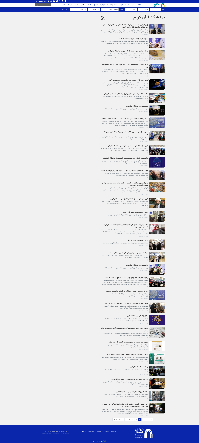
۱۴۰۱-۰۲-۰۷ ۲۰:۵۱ (143, 362)
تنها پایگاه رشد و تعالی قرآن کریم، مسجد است (133, 39)
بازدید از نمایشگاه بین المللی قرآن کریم (135, 212)
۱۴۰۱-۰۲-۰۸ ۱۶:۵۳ (143, 246)
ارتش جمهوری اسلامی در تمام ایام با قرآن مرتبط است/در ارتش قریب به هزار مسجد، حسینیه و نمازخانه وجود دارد (125, 405)
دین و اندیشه (117, 5)
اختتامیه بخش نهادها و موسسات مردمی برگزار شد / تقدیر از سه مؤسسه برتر (125, 66)
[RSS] (103, 18)
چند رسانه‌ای (70, 5)
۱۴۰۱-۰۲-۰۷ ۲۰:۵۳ (143, 349)
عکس (63, 5)
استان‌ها (77, 5)
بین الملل (83, 5)
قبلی (150, 420)
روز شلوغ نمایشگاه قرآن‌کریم (139, 367)
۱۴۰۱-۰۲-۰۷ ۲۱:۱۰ (143, 311)
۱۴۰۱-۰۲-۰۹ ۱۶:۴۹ (143, 90)
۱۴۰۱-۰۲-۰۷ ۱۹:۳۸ (143, 387)
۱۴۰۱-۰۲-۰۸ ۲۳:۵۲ (143, 128)
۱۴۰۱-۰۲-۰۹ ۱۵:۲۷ (143, 101)
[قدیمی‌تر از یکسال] (157, 29)
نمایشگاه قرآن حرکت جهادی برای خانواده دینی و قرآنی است (129, 253)
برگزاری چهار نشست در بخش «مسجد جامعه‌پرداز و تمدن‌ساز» (128, 342)
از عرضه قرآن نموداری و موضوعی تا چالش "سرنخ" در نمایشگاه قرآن (126, 278)
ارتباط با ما (106, 431)
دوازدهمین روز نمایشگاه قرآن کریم (137, 265)
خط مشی (113, 431)
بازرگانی (84, 431)
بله (54, 1)
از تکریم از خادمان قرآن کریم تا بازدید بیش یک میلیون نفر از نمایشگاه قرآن (124, 118)
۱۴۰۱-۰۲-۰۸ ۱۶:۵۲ (143, 260)
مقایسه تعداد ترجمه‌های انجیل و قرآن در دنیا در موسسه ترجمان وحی (126, 94)
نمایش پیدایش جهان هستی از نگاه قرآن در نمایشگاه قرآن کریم (128, 51)
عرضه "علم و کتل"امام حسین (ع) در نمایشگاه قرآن (132, 392)
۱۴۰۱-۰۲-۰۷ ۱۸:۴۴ (143, 416)
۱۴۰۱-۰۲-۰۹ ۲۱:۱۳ (143, 34)
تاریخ (163, 9)
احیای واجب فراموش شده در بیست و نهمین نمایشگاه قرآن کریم (127, 146)
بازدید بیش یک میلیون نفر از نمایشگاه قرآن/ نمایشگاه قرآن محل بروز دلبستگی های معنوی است (126, 226)
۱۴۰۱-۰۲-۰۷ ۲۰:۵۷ (143, 323)
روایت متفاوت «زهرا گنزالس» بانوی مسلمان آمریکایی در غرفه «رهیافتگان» (124, 171)
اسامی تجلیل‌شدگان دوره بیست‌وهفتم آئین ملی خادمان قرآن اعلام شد (125, 158)
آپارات (51, 1)
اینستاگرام (60, 1)
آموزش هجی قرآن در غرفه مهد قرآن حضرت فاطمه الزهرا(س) (128, 80)
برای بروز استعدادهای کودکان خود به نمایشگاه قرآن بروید (129, 379)
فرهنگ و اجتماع (98, 5)
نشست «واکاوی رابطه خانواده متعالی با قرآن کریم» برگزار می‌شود (127, 354)
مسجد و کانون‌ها (127, 5)
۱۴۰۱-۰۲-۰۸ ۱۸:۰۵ (143, 236)
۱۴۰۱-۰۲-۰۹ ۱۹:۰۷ (143, 60)
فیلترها (121, 9)
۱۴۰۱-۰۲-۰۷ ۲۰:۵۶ (143, 338)
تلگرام (65, 1)
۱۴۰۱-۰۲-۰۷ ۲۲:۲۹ (143, 298)
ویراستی (57, 1)
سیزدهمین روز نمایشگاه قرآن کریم (137, 106)
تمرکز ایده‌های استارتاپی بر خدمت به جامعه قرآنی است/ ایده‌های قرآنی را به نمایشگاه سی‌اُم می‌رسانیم (125, 184)
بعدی (115, 420)
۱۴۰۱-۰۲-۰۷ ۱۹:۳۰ (143, 399)
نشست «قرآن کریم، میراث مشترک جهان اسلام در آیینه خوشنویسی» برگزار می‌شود (124, 329)
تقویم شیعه (91, 431)
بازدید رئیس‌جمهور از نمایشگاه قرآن (137, 240)
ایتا (63, 1)
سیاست (90, 5)
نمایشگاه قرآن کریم (149, 17)
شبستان (153, 5)
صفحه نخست (137, 5)
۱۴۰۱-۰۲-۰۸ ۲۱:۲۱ (143, 178)
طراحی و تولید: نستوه (98, 441)
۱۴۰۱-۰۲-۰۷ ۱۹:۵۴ (143, 374)
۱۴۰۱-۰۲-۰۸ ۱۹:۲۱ (143, 208)
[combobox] (155, 9)
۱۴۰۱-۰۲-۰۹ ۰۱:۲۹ (143, 111)
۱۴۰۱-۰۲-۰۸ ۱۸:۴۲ (143, 217)
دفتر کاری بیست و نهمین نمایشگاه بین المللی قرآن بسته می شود (127, 291)
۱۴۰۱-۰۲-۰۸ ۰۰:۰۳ (143, 271)
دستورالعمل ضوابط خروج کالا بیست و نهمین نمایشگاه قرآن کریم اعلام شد (125, 133)
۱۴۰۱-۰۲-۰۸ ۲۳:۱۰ (143, 142)
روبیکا (48, 1)
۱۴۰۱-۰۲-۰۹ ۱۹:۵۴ (143, 46)
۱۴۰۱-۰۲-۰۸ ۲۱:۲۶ (143, 165)
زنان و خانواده (108, 5)
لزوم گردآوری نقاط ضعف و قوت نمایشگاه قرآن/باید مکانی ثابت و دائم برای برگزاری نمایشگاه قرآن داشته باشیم (125, 26)
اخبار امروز (64, 10)
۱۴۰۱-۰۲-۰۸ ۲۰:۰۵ (143, 195)
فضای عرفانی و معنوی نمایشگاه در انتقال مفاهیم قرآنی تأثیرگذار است (126, 304)
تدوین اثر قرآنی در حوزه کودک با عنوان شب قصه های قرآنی (129, 199)
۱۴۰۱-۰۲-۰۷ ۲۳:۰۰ (143, 287)
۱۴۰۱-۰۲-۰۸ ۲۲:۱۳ (143, 153)
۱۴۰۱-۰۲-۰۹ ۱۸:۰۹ (143, 76)
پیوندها (99, 431)
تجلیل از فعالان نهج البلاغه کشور (137, 316)
